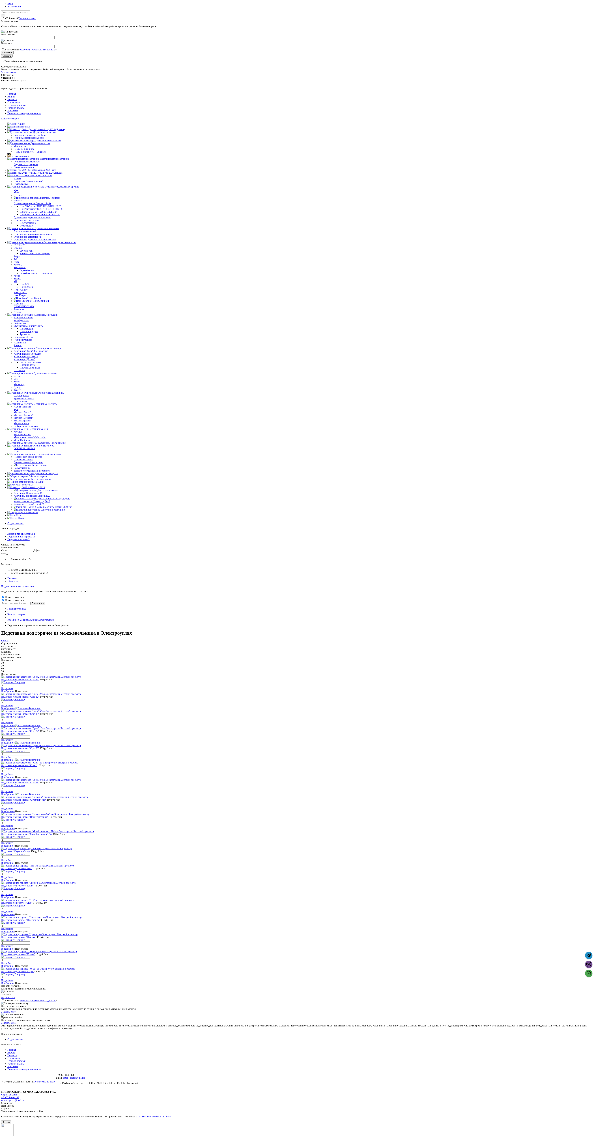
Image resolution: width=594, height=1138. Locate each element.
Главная (11, 94)
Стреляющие (26, 225)
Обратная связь (9, 1094)
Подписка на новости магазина (17, 586)
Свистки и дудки (29, 331)
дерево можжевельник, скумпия (29, 573)
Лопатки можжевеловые (20, 533)
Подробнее (7, 688)
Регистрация (14, 6)
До (34, 550)
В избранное (8, 691)
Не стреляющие (28, 223)
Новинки (12, 99)
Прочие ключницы (30, 367)
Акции (11, 96)
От (2, 550)
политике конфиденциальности (154, 1116)
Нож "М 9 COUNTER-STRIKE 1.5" (38, 211)
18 (34, 536)
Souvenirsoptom (20, 559)
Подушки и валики (17, 539)
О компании (13, 102)
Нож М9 (24, 284)
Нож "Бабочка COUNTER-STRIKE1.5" (40, 206)
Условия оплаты (15, 107)
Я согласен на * (31, 1000)
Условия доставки (16, 105)
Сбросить (12, 581)
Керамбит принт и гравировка (36, 273)
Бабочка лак (26, 250)
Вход (10, 3)
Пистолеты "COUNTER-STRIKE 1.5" (40, 214)
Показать (12, 578)
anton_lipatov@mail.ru (74, 1077)
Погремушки (27, 328)
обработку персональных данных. (37, 49)
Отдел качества (15, 523)
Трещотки (25, 334)
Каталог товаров (10, 118)
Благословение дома (30, 362)
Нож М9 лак (26, 287)
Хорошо (6, 1122)
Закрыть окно (8, 72)
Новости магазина (14, 597)
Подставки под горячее (19, 536)
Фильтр (5, 640)
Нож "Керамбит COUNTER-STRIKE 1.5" (42, 209)
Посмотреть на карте (44, 1081)
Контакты (12, 110)
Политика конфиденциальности (24, 113)
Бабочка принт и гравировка (35, 253)
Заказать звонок (27, 18)
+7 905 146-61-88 (10, 1097)
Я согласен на (30, 49)
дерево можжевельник (24, 570)
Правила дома (27, 365)
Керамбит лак (27, 270)
